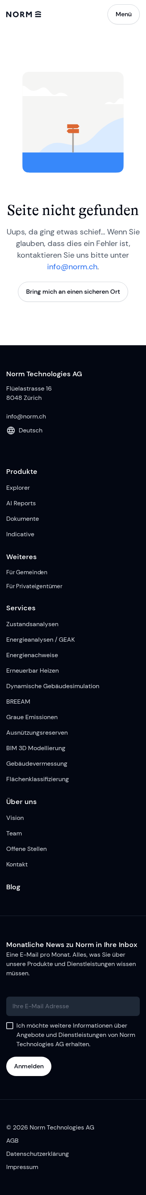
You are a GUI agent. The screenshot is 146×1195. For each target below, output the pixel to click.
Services (20, 608)
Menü (124, 14)
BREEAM (18, 701)
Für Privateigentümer (34, 586)
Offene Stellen (26, 849)
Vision (15, 818)
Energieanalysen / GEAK (40, 639)
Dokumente (22, 519)
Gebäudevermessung (36, 763)
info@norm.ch (72, 267)
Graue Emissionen (32, 717)
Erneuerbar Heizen (32, 670)
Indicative (20, 534)
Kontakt (17, 864)
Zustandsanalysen (32, 624)
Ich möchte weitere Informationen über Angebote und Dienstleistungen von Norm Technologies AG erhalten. (75, 1034)
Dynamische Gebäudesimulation (52, 686)
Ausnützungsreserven (37, 732)
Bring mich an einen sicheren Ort (73, 292)
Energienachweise (32, 655)
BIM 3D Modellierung (35, 748)
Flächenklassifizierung (37, 779)
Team (14, 833)
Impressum (22, 1167)
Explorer (18, 488)
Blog (13, 887)
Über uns (21, 801)
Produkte (21, 471)
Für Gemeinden (26, 572)
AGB (12, 1140)
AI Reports (21, 503)
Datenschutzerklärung (37, 1154)
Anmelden (29, 1066)
